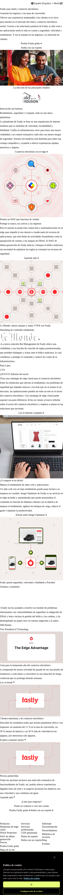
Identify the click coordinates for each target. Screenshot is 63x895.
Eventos (46, 843)
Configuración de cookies (31, 891)
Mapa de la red (7, 849)
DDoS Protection (8, 832)
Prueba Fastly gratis (30, 43)
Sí (31, 884)
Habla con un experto (31, 47)
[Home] (7, 3)
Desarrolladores (49, 830)
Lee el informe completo (30, 413)
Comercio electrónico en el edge (30, 151)
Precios (3, 842)
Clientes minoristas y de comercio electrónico (22, 718)
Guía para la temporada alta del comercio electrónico (25, 665)
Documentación (49, 826)
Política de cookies (32, 878)
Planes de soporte (29, 836)
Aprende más (30, 258)
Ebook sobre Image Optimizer (30, 515)
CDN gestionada (29, 832)
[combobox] (42, 3)
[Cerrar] (54, 857)
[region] (31, 873)
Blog (44, 840)
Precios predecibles (9, 776)
